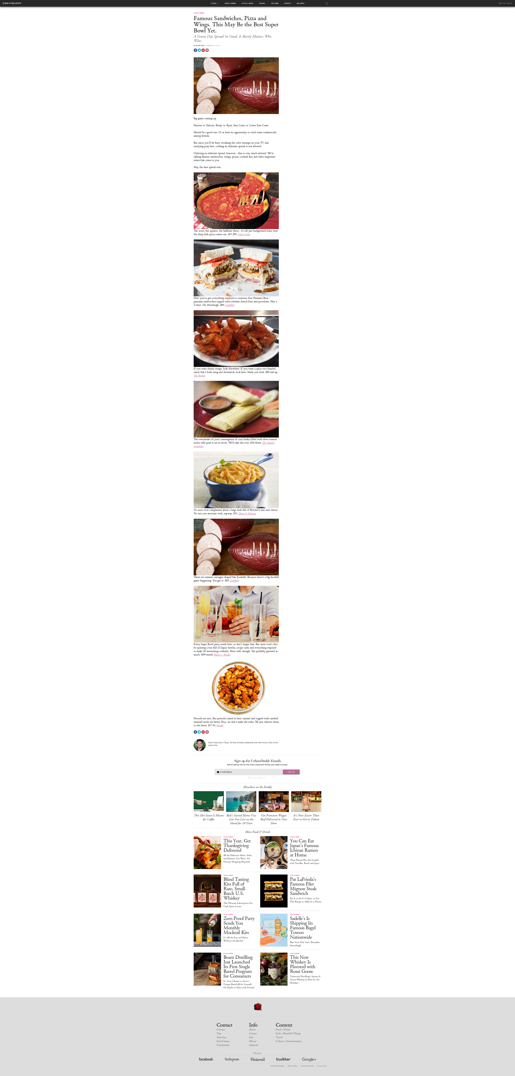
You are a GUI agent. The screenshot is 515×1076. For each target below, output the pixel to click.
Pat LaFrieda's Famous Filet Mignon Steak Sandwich (303, 886)
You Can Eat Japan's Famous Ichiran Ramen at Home (304, 848)
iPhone (252, 1041)
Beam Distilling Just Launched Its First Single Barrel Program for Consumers (238, 966)
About (252, 1029)
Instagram (232, 1060)
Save (203, 50)
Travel (262, 3)
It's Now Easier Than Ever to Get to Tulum (306, 817)
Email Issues (223, 1041)
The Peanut (199, 375)
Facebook (206, 1060)
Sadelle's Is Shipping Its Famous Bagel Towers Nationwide (303, 928)
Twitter (283, 1060)
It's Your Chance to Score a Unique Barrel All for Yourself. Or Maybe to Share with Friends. (239, 984)
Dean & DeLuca (247, 513)
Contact (221, 1029)
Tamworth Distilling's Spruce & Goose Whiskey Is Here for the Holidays (305, 980)
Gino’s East (244, 234)
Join (251, 1037)
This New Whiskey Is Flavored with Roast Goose (302, 964)
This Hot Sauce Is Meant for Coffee (209, 817)
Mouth (219, 725)
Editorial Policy (292, 1066)
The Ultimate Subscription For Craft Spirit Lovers (238, 905)
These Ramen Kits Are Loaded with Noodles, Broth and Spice (304, 861)
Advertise (221, 1037)
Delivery (301, 3)
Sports (287, 3)
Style (247, 3)
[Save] (207, 50)
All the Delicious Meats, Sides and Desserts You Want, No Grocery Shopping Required (237, 858)
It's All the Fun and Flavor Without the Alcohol (235, 939)
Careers (253, 1033)
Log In (509, 3)
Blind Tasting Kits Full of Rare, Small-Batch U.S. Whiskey (236, 888)
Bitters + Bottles (222, 654)
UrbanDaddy (12, 3)
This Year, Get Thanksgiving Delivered (237, 846)
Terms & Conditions (307, 1066)
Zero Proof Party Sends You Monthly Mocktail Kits (239, 925)
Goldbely (230, 305)
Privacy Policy (322, 1066)
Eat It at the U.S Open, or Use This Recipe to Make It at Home (305, 900)
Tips (219, 1033)
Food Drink (230, 3)
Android (253, 1045)
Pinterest (258, 1060)
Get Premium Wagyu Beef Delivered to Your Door (273, 819)
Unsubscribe (223, 1045)
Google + (309, 1060)
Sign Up (502, 3)
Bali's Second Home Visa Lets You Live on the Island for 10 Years (241, 819)
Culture (275, 3)
